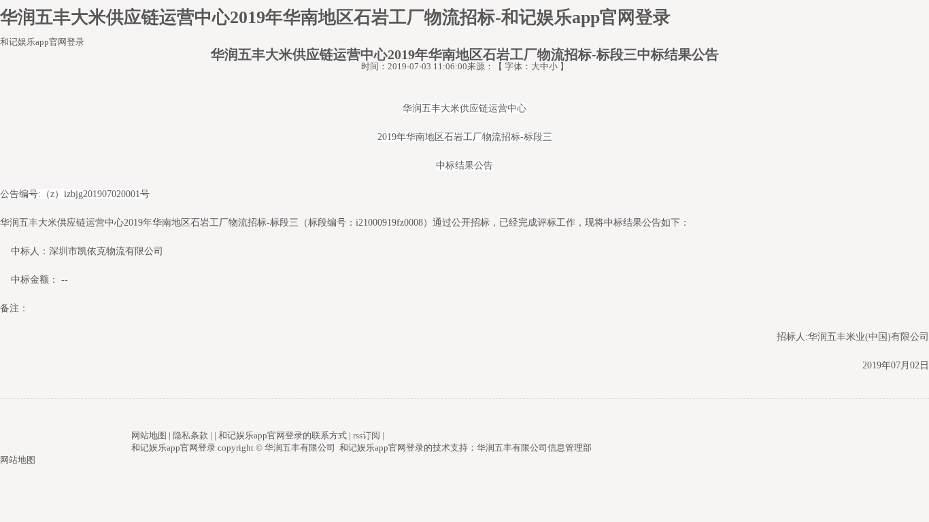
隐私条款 (190, 435)
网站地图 (149, 435)
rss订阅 (366, 435)
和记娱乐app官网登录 (42, 42)
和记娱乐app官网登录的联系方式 (282, 435)
